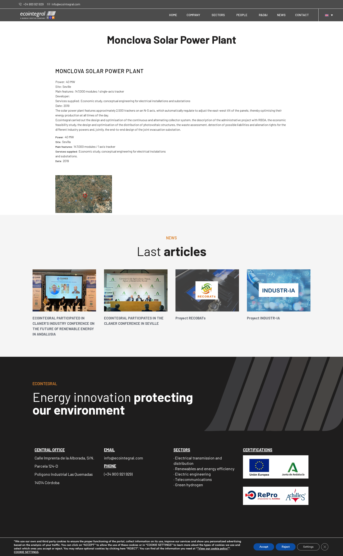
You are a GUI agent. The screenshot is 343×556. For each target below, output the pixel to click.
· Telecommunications (192, 479)
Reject (286, 547)
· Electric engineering (192, 474)
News (281, 15)
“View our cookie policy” (213, 548)
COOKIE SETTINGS (26, 552)
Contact (302, 15)
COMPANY (193, 15)
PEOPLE (241, 15)
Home (173, 15)
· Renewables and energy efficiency (203, 468)
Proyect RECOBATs (190, 318)
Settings (308, 547)
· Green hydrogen (188, 484)
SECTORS (218, 15)
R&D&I (263, 15)
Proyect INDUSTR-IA (263, 318)
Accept (263, 547)
